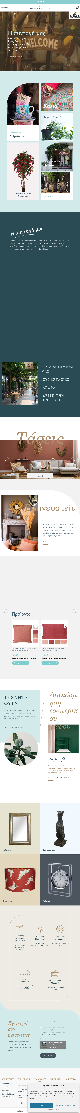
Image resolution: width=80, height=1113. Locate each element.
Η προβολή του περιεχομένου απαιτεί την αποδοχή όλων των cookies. (52, 1045)
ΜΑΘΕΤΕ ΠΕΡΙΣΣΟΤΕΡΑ (59, 778)
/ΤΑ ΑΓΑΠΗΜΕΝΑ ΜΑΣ (57, 369)
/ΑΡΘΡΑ (48, 387)
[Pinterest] (44, 2)
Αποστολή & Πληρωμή (22, 1090)
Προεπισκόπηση (36, 622)
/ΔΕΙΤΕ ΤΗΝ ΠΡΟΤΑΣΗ (52, 397)
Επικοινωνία (22, 1086)
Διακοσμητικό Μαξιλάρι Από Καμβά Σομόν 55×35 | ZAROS (53, 649)
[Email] (41, 2)
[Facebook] (36, 2)
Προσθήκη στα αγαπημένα (36, 626)
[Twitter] (38, 2)
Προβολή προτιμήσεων (65, 1105)
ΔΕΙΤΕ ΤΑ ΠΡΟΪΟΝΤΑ (14, 727)
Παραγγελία (6, 1090)
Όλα (41, 1105)
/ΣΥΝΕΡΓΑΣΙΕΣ (55, 379)
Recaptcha (43, 1039)
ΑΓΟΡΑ (46, 542)
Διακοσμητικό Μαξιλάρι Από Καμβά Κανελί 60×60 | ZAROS (24, 649)
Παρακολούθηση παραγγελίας (8, 1095)
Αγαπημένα (6, 1087)
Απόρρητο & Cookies (53, 1109)
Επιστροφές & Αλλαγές (23, 1096)
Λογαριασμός (6, 1083)
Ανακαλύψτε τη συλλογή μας (18, 56)
